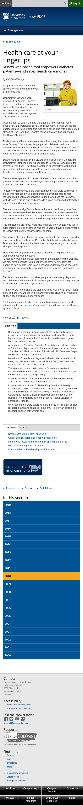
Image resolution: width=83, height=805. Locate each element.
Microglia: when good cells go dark (26, 445)
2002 (8, 639)
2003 (8, 631)
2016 (8, 528)
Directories (12, 763)
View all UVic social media (16, 723)
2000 (8, 655)
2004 (8, 623)
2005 (8, 615)
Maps (9, 767)
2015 (8, 536)
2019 (8, 504)
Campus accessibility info (19, 708)
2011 (8, 568)
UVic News (11, 427)
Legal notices (13, 777)
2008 (8, 592)
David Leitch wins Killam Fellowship (27, 434)
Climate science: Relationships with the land (31, 449)
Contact (24, 427)
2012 (8, 560)
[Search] (65, 3)
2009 (8, 584)
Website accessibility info (18, 704)
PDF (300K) (22, 317)
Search (10, 755)
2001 (8, 647)
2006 (8, 607)
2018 (8, 512)
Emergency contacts (16, 780)
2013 (8, 552)
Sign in (74, 4)
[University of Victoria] (14, 16)
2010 (8, 576)
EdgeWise (10, 325)
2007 (8, 599)
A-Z (9, 759)
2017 (8, 520)
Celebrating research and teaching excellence (32, 438)
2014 (8, 544)
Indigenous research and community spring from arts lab (37, 441)
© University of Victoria (17, 773)
